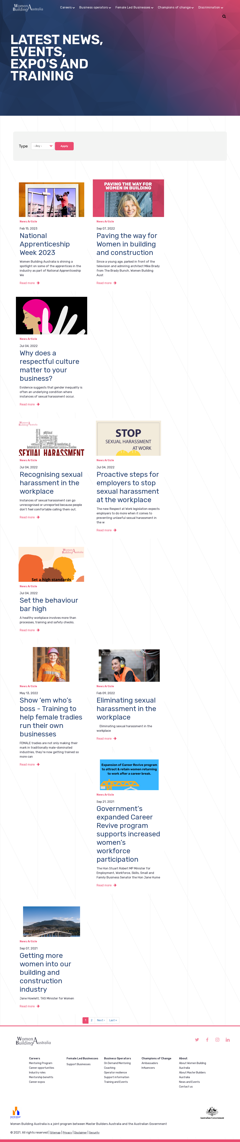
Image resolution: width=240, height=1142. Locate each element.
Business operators (93, 7)
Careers (66, 7)
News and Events (189, 1082)
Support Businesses (79, 1064)
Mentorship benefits (41, 1077)
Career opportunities (41, 1067)
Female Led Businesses (133, 7)
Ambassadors (150, 1063)
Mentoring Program (40, 1063)
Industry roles (37, 1072)
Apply (64, 145)
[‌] (197, 1039)
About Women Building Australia (192, 1065)
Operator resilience (115, 1072)
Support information (116, 1077)
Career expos (37, 1082)
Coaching (109, 1067)
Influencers (148, 1067)
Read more (27, 283)
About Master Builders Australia (192, 1075)
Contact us (186, 1086)
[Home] (28, 7)
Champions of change (174, 7)
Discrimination (209, 7)
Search (223, 16)
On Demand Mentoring (117, 1063)
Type (23, 146)
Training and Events (116, 1082)
